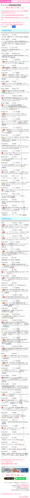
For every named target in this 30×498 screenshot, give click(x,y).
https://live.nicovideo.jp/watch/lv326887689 (16, 115)
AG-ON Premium (16, 53)
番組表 (8, 7)
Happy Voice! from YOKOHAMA (10, 49)
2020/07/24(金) (6, 30)
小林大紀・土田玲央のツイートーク (12, 172)
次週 (11, 24)
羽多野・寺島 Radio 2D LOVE (9, 201)
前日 (14, 22)
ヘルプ (22, 7)
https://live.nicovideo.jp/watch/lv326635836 (16, 124)
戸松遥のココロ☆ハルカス (9, 439)
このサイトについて (24, 484)
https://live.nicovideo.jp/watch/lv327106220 (15, 291)
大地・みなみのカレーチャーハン (12, 428)
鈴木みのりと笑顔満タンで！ (9, 285)
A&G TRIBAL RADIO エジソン (11, 400)
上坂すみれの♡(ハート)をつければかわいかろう (14, 434)
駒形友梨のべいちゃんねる (10, 377)
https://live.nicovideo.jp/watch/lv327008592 (15, 62)
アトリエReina (9, 394)
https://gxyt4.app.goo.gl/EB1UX (11, 210)
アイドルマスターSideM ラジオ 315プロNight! (16, 121)
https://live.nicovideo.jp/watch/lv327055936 (15, 305)
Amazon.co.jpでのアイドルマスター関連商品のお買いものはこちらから (14, 11)
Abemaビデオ (15, 88)
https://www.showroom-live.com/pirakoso (17, 410)
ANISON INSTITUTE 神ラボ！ (10, 145)
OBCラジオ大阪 (16, 194)
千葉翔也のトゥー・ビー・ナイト (10, 215)
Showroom (14, 353)
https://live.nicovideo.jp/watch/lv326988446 (15, 245)
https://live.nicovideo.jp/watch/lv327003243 (15, 165)
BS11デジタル (15, 176)
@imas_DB (20, 485)
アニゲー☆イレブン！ (7, 178)
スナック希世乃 (10, 355)
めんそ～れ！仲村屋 (10, 264)
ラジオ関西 (15, 426)
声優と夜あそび (9, 90)
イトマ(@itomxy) (25, 487)
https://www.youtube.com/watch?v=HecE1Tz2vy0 (15, 227)
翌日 (17, 22)
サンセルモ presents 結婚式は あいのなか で (15, 272)
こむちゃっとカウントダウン (9, 414)
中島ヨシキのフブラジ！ (8, 444)
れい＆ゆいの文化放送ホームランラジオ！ (13, 159)
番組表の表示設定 (18, 24)
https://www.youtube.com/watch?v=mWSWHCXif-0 (15, 100)
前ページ (22, 22)
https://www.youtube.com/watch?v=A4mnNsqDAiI (15, 380)
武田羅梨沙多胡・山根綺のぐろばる (11, 310)
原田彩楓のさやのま (7, 260)
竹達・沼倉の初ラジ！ (9, 36)
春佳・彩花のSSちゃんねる (12, 75)
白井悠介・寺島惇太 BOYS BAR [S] (11, 422)
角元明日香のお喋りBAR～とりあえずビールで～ (14, 386)
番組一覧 (13, 7)
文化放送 (14, 143)
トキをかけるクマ (8, 153)
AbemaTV (14, 205)
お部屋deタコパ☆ (8, 370)
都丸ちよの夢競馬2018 (9, 244)
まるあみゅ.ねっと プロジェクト (12, 493)
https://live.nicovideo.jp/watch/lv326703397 (15, 370)
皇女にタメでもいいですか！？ (13, 113)
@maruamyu (26, 485)
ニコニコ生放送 (16, 59)
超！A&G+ (14, 34)
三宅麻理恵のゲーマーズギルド (13, 130)
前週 (7, 24)
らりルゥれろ (6, 105)
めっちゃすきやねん (7, 196)
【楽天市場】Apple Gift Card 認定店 (14, 15)
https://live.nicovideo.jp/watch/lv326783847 (15, 172)
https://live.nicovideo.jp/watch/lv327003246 (16, 184)
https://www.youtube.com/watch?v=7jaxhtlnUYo (15, 325)
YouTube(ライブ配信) (17, 96)
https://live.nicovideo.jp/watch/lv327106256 (15, 364)
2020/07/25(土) (6, 218)
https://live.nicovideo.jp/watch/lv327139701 (15, 334)
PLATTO (14, 65)
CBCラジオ (15, 420)
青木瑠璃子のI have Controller (11, 322)
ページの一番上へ (24, 496)
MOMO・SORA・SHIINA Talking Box (11, 453)
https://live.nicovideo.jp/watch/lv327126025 (15, 76)
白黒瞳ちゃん (5, 449)
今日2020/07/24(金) (6, 22)
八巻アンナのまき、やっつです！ (13, 61)
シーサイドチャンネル (10, 251)
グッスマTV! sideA (6, 41)
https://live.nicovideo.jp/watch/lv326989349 (15, 343)
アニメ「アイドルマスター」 (12, 232)
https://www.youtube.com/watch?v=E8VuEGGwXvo (15, 85)
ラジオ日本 (15, 47)
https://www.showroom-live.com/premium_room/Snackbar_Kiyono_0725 (15, 356)
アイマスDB (6, 1)
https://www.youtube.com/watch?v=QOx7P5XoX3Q (15, 279)
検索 (18, 7)
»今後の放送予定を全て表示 (9, 464)
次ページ (3, 24)
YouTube (14, 39)
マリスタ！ (6, 190)
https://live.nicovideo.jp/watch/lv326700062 (15, 131)
